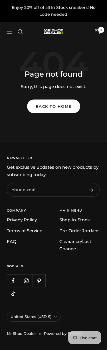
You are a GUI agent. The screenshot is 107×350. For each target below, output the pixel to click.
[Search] (20, 31)
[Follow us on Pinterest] (39, 280)
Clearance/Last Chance (75, 245)
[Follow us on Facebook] (13, 280)
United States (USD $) (31, 316)
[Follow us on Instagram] (26, 280)
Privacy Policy (22, 219)
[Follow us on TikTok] (13, 293)
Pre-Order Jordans (79, 230)
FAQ (12, 241)
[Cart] (97, 31)
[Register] (91, 190)
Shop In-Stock (74, 219)
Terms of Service (24, 230)
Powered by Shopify (63, 333)
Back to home (54, 106)
